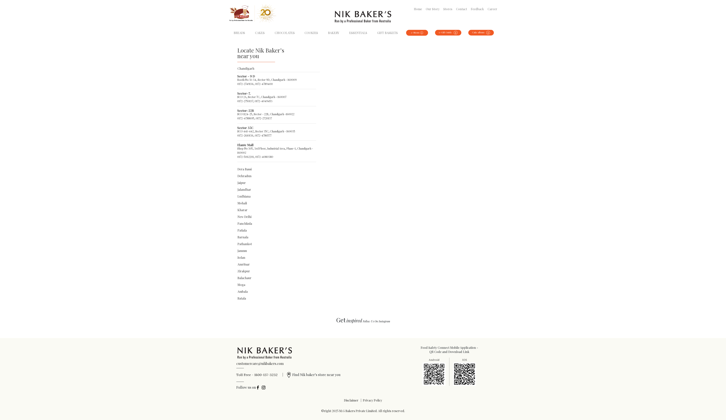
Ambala (242, 291)
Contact (461, 9)
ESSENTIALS (358, 33)
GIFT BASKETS (387, 33)
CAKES (260, 33)
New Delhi (244, 217)
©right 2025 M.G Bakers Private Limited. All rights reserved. (363, 411)
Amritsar (243, 264)
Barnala (242, 237)
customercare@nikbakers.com (260, 363)
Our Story (433, 9)
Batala (241, 298)
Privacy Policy (372, 400)
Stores (447, 9)
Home (418, 9)
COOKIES (311, 33)
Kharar (242, 210)
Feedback (477, 9)
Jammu (242, 251)
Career (492, 9)
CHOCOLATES (285, 33)
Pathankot (244, 244)
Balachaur (244, 278)
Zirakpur (243, 271)
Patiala (242, 230)
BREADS (239, 33)
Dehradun (244, 176)
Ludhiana (244, 196)
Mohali (242, 203)
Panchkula (244, 223)
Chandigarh (245, 68)
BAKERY (333, 33)
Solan (241, 257)
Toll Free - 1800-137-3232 (259, 374)
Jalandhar (244, 189)
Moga (241, 285)
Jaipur (241, 183)
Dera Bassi (244, 169)
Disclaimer (351, 400)
